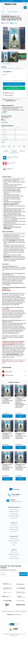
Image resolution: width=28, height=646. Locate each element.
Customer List (14, 552)
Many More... (5, 122)
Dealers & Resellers (14, 529)
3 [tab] (16, 50)
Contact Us (24, 1)
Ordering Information (14, 507)
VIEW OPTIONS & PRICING (7, 416)
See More (3, 113)
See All (3, 142)
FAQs (14, 544)
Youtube (24, 640)
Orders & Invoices (14, 527)
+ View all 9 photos (6, 63)
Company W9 (14, 517)
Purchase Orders (14, 513)
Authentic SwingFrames (14, 540)
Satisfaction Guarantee (14, 554)
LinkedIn (19, 640)
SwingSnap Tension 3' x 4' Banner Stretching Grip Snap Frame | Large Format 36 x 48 (7, 436)
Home (2, 11)
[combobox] (14, 7)
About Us (14, 549)
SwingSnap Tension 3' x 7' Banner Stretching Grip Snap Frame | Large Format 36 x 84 (7, 400)
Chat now (15, 99)
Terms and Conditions (14, 558)
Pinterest (14, 640)
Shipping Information (14, 511)
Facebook (3, 640)
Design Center (14, 536)
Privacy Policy (14, 556)
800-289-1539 (9, 1)
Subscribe (23, 574)
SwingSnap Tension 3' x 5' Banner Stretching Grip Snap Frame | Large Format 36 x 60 (20, 436)
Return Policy (14, 531)
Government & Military (14, 515)
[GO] (25, 7)
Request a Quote (14, 509)
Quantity (4, 74)
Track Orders (14, 525)
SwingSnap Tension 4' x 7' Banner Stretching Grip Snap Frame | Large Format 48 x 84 (20, 467)
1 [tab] (12, 50)
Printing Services (14, 538)
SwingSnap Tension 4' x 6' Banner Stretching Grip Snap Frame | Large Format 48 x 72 (7, 467)
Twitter (9, 640)
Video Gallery (14, 542)
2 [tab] (14, 50)
